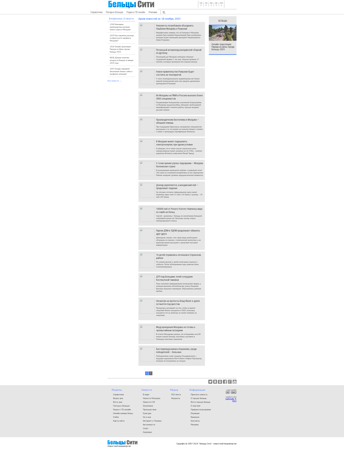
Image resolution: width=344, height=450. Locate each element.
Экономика (148, 405)
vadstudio (229, 398)
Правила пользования (201, 409)
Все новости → (115, 81)
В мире (146, 394)
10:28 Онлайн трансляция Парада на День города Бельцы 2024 (120, 49)
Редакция (195, 413)
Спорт (145, 428)
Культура (147, 413)
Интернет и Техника (152, 420)
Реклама (153, 12)
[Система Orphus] (230, 394)
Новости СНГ (149, 402)
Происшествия (149, 409)
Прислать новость (199, 394)
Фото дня (117, 402)
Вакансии (195, 417)
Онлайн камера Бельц (123, 413)
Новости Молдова (151, 398)
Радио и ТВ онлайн (136, 12)
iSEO (234, 401)
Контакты (195, 420)
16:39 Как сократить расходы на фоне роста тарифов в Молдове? (122, 38)
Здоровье (147, 432)
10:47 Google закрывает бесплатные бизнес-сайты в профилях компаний (121, 71)
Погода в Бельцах (114, 12)
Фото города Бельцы (200, 402)
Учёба (116, 417)
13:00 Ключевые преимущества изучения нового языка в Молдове (120, 27)
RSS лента (176, 394)
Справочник (97, 12)
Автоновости (149, 424)
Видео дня (118, 398)
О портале (195, 405)
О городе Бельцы (199, 398)
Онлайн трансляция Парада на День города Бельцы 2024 (223, 47)
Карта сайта (118, 420)
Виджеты (175, 398)
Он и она (147, 417)
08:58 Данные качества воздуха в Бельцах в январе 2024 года (121, 60)
